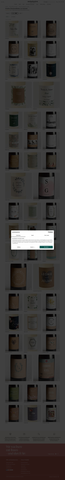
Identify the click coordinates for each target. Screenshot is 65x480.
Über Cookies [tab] (46, 235)
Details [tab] (32, 235)
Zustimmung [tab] (18, 235)
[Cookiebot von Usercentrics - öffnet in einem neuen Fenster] (49, 232)
